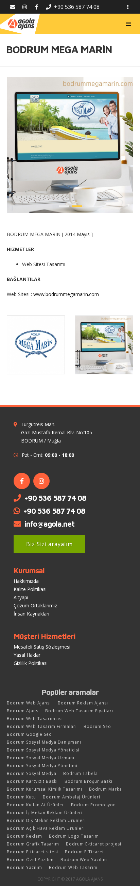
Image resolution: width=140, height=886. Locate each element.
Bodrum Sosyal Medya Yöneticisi (43, 750)
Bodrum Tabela (80, 773)
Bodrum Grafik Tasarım (33, 844)
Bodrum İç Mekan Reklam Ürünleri (45, 812)
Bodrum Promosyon (93, 805)
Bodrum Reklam (24, 836)
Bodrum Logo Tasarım (74, 836)
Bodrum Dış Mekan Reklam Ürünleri (46, 820)
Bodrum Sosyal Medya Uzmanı (40, 758)
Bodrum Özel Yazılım (30, 859)
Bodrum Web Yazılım (83, 859)
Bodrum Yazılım (24, 867)
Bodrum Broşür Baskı (88, 781)
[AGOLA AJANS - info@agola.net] (13, 7)
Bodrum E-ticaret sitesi (32, 852)
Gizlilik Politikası (31, 663)
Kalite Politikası (30, 589)
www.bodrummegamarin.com (66, 294)
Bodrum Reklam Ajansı (83, 703)
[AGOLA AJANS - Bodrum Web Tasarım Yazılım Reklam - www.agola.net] (21, 24)
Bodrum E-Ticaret (84, 852)
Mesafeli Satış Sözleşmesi (42, 646)
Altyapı (21, 597)
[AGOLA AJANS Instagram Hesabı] (25, 7)
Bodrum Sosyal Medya (31, 773)
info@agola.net (49, 523)
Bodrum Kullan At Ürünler (35, 805)
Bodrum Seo (97, 726)
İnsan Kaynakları (31, 613)
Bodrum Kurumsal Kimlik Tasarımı (44, 789)
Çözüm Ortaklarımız (35, 605)
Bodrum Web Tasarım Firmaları (42, 726)
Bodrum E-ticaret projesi (93, 844)
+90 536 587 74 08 (55, 498)
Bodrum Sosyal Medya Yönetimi (42, 765)
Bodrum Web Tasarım (73, 867)
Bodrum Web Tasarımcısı (35, 718)
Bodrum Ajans (22, 711)
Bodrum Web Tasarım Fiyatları (79, 711)
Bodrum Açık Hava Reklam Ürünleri (46, 828)
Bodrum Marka (105, 789)
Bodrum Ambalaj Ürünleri (71, 797)
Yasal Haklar (27, 655)
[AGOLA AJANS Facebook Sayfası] (36, 7)
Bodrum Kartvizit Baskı (32, 781)
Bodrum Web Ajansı (29, 703)
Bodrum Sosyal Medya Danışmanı (44, 742)
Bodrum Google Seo (29, 734)
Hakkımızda (26, 581)
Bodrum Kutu (21, 797)
